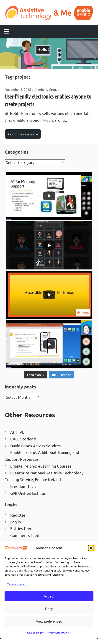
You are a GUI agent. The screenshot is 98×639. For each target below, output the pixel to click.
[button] (91, 548)
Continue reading (21, 134)
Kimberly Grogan (47, 89)
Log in (15, 521)
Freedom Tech (23, 486)
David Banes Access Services (35, 445)
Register (18, 514)
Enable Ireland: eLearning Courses (41, 465)
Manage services (17, 584)
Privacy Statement (57, 632)
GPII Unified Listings (28, 493)
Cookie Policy (35, 632)
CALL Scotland (23, 438)
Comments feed (24, 535)
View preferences (49, 621)
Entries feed (21, 528)
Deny (49, 609)
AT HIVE (17, 431)
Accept (49, 596)
